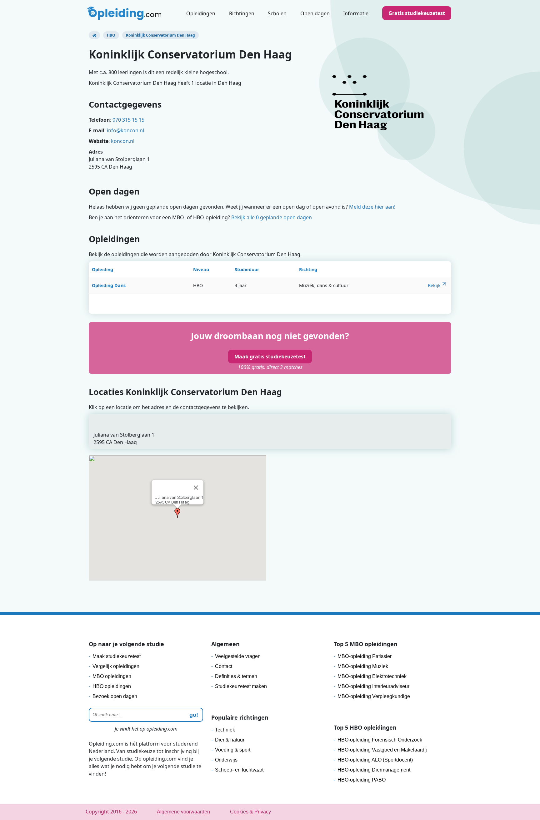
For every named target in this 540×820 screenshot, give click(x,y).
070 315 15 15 (128, 119)
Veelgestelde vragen (238, 656)
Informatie (355, 13)
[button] (177, 513)
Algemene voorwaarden (183, 811)
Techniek (225, 729)
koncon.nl (122, 141)
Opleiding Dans (109, 285)
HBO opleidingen (111, 686)
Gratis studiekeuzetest (416, 13)
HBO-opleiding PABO (362, 779)
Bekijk (434, 285)
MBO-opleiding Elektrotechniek (372, 676)
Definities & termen (236, 676)
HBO (111, 35)
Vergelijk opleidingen (115, 666)
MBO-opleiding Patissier (365, 656)
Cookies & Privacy (250, 811)
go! (193, 715)
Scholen (277, 13)
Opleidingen (200, 13)
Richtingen (241, 13)
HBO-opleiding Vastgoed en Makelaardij (382, 749)
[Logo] (125, 14)
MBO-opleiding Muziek (363, 666)
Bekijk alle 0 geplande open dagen (271, 217)
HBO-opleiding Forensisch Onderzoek (380, 739)
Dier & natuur (229, 739)
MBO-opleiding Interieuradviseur (373, 686)
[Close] (195, 487)
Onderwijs (226, 759)
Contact (223, 666)
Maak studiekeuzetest (116, 656)
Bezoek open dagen (114, 696)
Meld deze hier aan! (372, 206)
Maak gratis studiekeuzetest (270, 356)
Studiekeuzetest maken (241, 686)
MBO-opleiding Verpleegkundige (374, 696)
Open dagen (315, 13)
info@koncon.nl (125, 130)
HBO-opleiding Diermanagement (374, 769)
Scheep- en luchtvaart (239, 769)
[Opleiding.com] (94, 35)
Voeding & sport (232, 749)
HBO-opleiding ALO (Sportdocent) (375, 759)
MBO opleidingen (111, 676)
